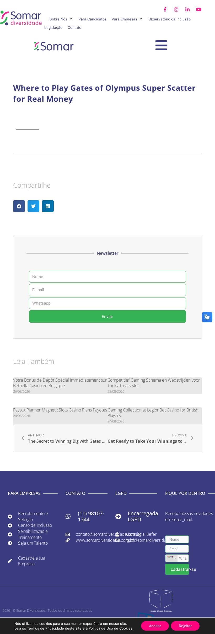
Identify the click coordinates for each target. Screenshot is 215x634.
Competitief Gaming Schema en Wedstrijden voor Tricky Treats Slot (154, 382)
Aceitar (155, 626)
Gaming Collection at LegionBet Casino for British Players (153, 412)
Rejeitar (185, 626)
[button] (61, 19)
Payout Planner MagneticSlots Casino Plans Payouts (60, 410)
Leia (17, 628)
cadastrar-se (180, 569)
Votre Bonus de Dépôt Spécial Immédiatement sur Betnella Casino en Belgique (60, 382)
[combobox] (171, 558)
